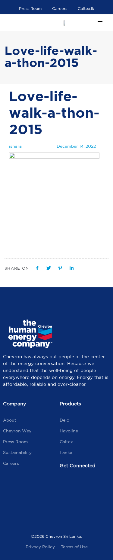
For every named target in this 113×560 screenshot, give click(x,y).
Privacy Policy (40, 546)
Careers (59, 8)
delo (64, 420)
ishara (15, 146)
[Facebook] (67, 485)
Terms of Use (74, 546)
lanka (66, 452)
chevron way (17, 430)
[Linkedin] (67, 502)
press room (15, 441)
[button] (98, 22)
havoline (69, 430)
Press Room (30, 8)
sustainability (17, 452)
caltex (66, 441)
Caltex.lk (86, 8)
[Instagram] (92, 485)
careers (11, 463)
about (9, 420)
